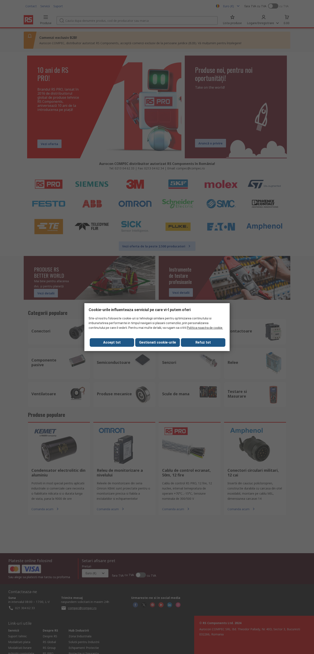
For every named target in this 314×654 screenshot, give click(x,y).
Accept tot (112, 342)
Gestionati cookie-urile (157, 342)
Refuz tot (203, 342)
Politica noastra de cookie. (205, 327)
